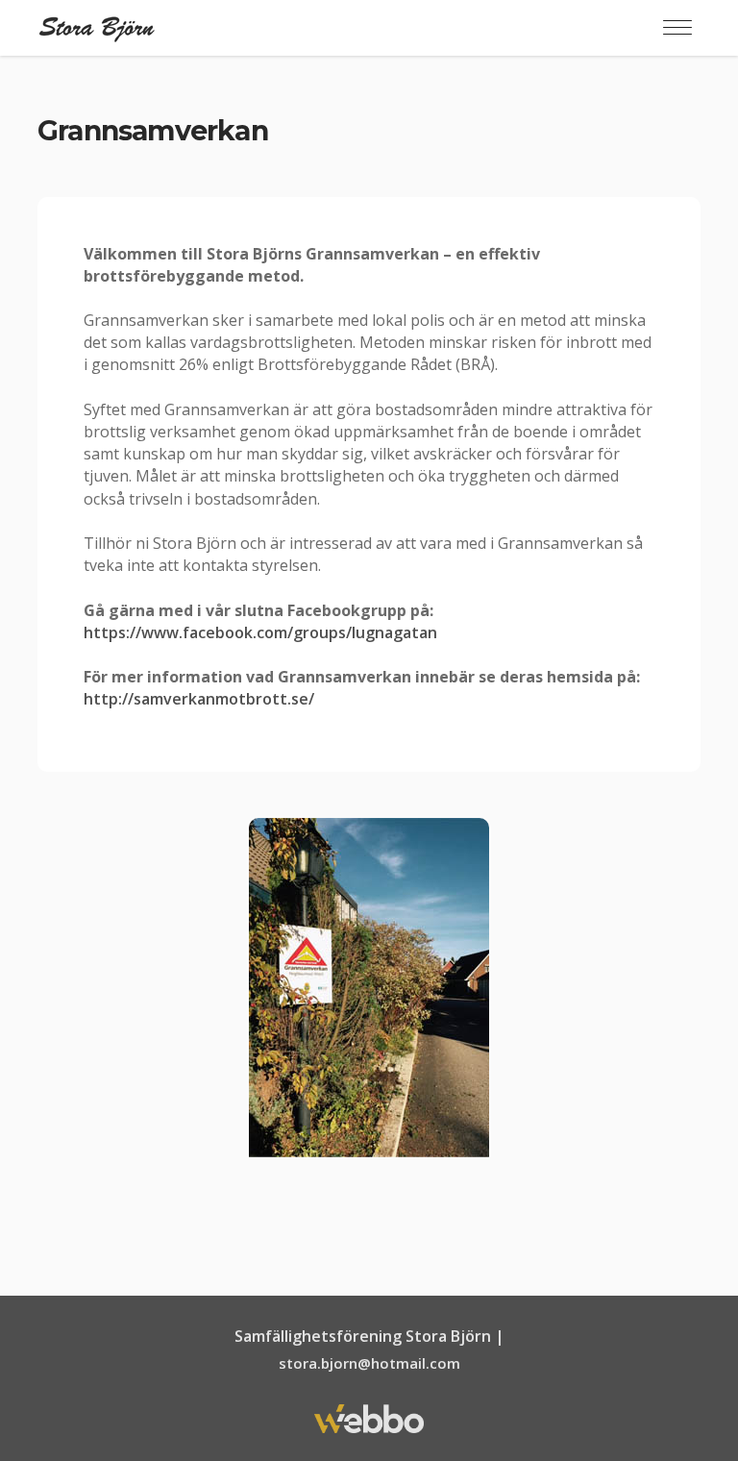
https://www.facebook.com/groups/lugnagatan (260, 632)
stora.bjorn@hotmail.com (369, 1363)
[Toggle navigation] (677, 28)
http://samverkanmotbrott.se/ (199, 698)
